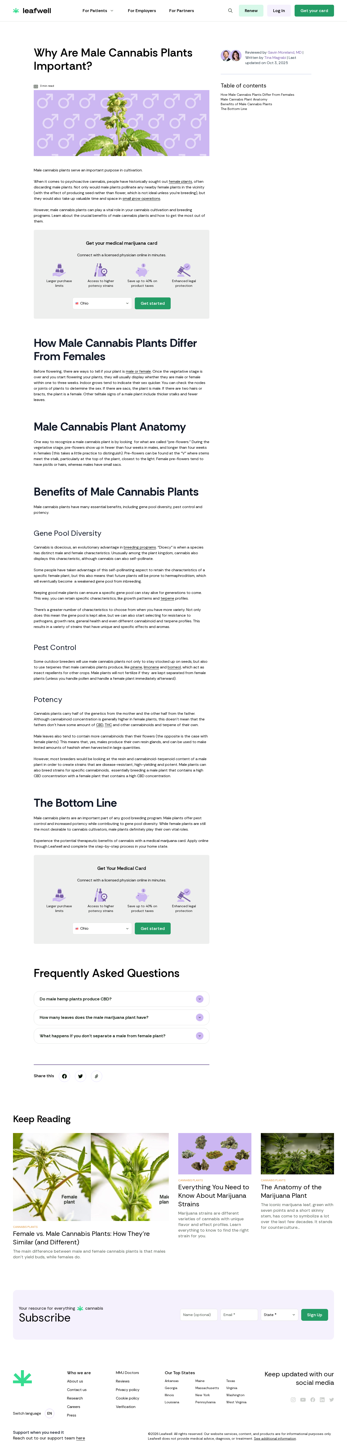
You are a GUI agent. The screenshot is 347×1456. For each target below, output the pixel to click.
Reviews (123, 1381)
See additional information (275, 1438)
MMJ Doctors (127, 1372)
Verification (125, 1406)
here (80, 1438)
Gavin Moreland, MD (285, 52)
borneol (174, 667)
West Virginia (236, 1402)
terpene (167, 598)
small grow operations (141, 198)
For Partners (181, 10)
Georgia (171, 1388)
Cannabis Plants (25, 1227)
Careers (73, 1406)
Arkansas (172, 1381)
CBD (99, 724)
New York (202, 1395)
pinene (136, 667)
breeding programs (140, 547)
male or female (138, 371)
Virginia (231, 1388)
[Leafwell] (32, 10)
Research (75, 1398)
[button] (96, 1076)
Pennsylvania (205, 1402)
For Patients (95, 10)
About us (75, 1381)
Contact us (77, 1389)
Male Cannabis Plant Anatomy (244, 99)
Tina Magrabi (275, 57)
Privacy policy (128, 1389)
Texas (230, 1381)
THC (108, 724)
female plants (180, 181)
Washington (235, 1395)
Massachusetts (207, 1388)
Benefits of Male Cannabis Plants (246, 104)
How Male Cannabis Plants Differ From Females (257, 94)
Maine (200, 1381)
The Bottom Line (234, 109)
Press (71, 1415)
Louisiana (172, 1402)
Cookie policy (127, 1398)
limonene (151, 667)
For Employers (142, 10)
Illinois (169, 1395)
